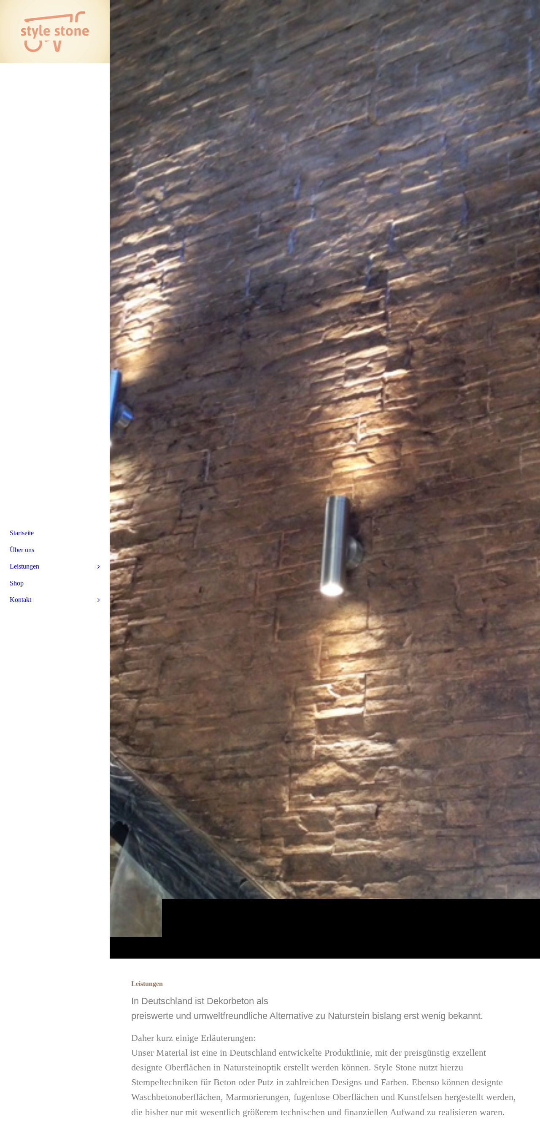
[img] (325, 479)
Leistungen (24, 566)
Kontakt (20, 599)
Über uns (22, 549)
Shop (17, 583)
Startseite (22, 532)
